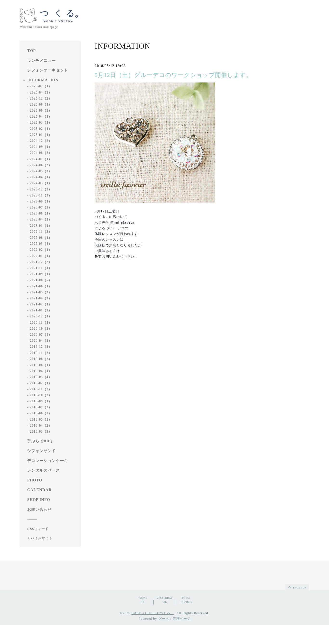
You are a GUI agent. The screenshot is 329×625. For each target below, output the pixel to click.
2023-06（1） (41, 213)
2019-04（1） (41, 371)
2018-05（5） (41, 419)
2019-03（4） (41, 377)
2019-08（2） (41, 359)
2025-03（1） (41, 122)
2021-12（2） (41, 262)
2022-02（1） (41, 250)
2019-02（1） (41, 383)
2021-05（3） (41, 292)
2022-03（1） (41, 244)
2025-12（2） (41, 98)
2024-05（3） (41, 171)
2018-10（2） (41, 395)
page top (299, 587)
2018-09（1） (41, 401)
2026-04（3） (41, 92)
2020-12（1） (41, 316)
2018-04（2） (41, 425)
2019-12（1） (41, 346)
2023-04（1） (41, 219)
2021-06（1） (41, 286)
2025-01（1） (41, 135)
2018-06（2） (41, 413)
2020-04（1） (41, 340)
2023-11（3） (41, 195)
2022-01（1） (41, 256)
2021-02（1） (41, 304)
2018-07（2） (41, 407)
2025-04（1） (41, 116)
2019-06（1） (41, 365)
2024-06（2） (41, 165)
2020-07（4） (41, 334)
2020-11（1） (41, 322)
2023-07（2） (41, 207)
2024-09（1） (41, 147)
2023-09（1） (41, 201)
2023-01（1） (41, 225)
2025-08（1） (41, 104)
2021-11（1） (41, 268)
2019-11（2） (41, 353)
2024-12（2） (41, 141)
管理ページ (182, 618)
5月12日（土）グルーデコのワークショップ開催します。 (173, 75)
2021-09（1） (41, 274)
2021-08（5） (41, 280)
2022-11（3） (41, 232)
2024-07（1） (41, 159)
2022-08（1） (41, 238)
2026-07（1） (41, 86)
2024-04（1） (41, 177)
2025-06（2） (41, 110)
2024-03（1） (41, 183)
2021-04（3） (41, 298)
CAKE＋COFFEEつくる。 (153, 613)
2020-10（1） (41, 328)
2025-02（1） (41, 129)
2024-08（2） (41, 153)
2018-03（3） (41, 431)
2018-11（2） (41, 389)
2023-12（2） (41, 189)
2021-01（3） (41, 310)
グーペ (163, 618)
